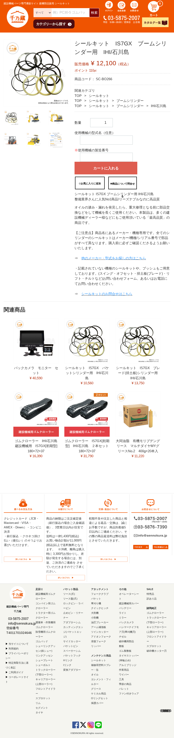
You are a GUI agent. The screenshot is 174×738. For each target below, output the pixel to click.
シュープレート (44, 660)
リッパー (96, 645)
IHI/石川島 (158, 106)
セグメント (42, 707)
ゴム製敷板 (125, 650)
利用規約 (14, 648)
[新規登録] (121, 6)
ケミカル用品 (98, 693)
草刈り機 (96, 603)
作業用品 (124, 669)
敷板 (121, 645)
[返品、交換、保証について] (108, 558)
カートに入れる (106, 168)
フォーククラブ (100, 593)
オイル (95, 674)
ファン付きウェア (129, 693)
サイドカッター (72, 641)
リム (38, 702)
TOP (78, 96)
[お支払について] (23, 558)
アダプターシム (72, 622)
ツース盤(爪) (70, 598)
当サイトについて (19, 643)
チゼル (122, 636)
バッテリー (125, 608)
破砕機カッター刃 (157, 650)
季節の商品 (125, 683)
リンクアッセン (44, 655)
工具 (121, 679)
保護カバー (97, 702)
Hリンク (67, 660)
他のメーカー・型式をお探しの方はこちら (113, 258)
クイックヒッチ (100, 608)
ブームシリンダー (130, 101)
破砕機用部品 (126, 641)
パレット (124, 688)
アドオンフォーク (101, 636)
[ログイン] (109, 6)
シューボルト (43, 664)
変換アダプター (72, 669)
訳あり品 (152, 598)
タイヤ (39, 712)
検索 (94, 12)
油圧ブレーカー (100, 622)
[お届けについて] (65, 577)
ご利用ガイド (16, 672)
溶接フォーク (98, 641)
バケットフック (72, 655)
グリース (96, 688)
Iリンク (67, 664)
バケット (96, 598)
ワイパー (124, 674)
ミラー (122, 617)
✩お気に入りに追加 (90, 183)
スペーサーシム (72, 650)
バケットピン (70, 645)
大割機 (95, 612)
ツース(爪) (69, 593)
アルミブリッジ (127, 664)
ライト (122, 612)
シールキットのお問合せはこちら (106, 294)
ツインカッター (100, 631)
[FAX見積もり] (160, 546)
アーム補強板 (98, 627)
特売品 (150, 593)
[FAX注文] (141, 546)
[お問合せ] (134, 6)
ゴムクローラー (155, 612)
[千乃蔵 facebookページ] (75, 724)
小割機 (95, 617)
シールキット (99, 96)
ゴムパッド (42, 641)
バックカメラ (126, 622)
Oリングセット (99, 698)
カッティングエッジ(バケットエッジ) (73, 632)
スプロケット (43, 698)
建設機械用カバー (129, 603)
